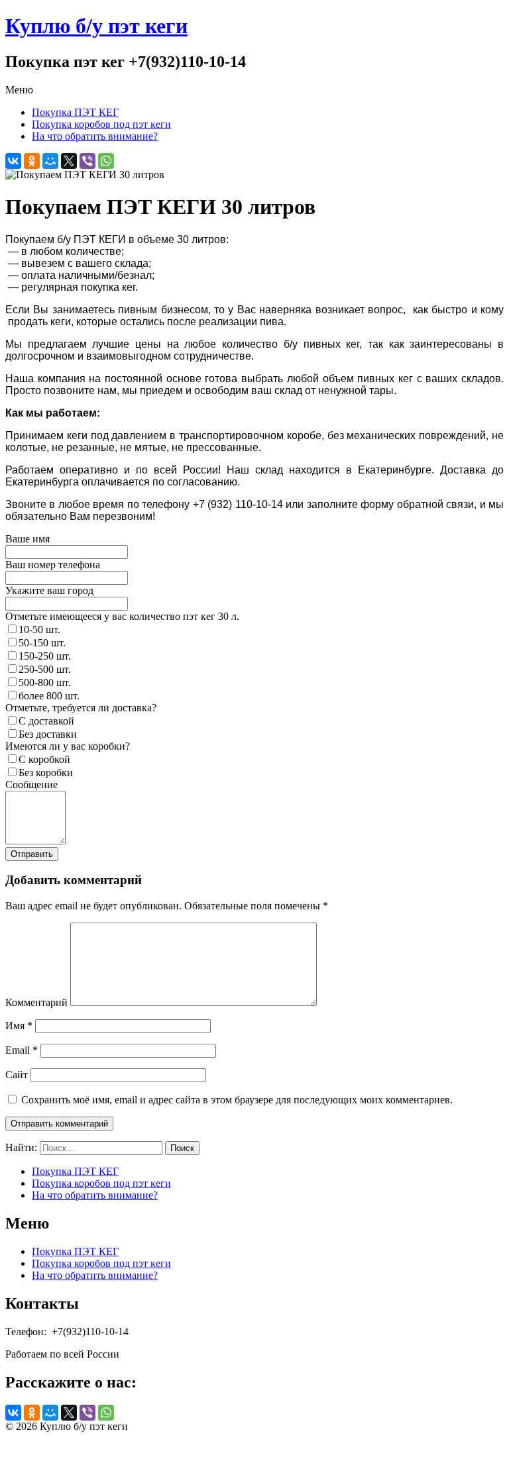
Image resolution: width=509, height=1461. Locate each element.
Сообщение (31, 784)
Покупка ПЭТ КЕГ (75, 112)
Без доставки (48, 734)
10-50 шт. (39, 629)
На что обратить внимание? (95, 136)
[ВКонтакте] (13, 161)
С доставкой (46, 721)
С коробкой (44, 759)
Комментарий (36, 1002)
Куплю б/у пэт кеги (96, 26)
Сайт (16, 1074)
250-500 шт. (45, 669)
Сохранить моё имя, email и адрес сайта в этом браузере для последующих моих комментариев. (237, 1099)
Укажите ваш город (49, 590)
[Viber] (87, 161)
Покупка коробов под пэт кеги (101, 124)
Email (21, 1050)
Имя (18, 1025)
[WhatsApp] (106, 161)
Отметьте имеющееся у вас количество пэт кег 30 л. (122, 616)
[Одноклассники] (32, 161)
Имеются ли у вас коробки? (67, 746)
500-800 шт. (45, 682)
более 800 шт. (49, 695)
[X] (69, 161)
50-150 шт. (42, 642)
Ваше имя (27, 538)
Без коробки (46, 772)
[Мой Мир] (50, 161)
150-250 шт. (45, 656)
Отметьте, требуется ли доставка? (80, 707)
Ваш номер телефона (52, 564)
